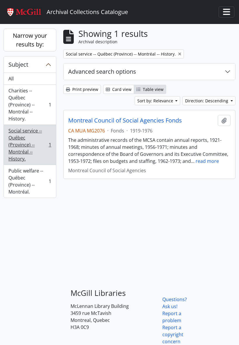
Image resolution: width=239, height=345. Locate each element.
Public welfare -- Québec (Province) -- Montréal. (29, 181)
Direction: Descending (207, 101)
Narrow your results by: (30, 40)
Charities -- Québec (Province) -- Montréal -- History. (29, 104)
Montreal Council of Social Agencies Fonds (125, 120)
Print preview (84, 89)
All (11, 78)
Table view (153, 89)
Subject (18, 64)
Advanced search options (102, 71)
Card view (121, 89)
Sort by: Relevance (155, 101)
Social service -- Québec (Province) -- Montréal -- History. (29, 144)
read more (207, 161)
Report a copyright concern (172, 334)
